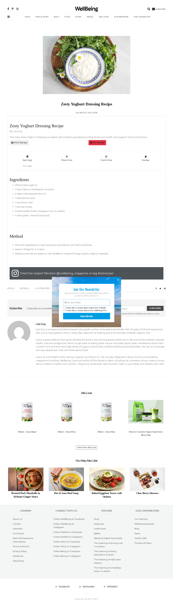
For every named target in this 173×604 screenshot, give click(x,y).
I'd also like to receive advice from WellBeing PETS (86, 310)
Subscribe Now (86, 315)
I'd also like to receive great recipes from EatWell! (86, 308)
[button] (86, 289)
